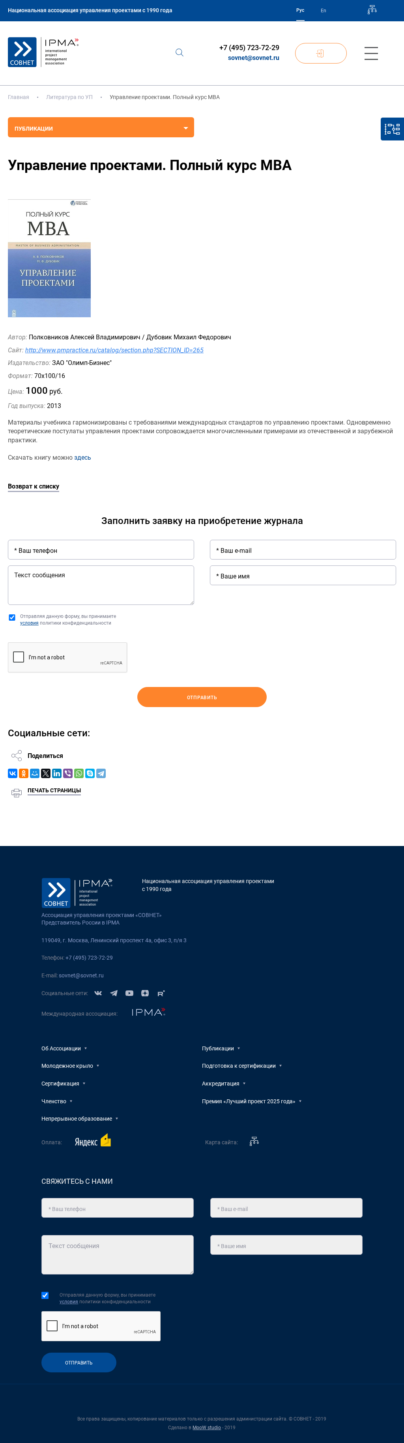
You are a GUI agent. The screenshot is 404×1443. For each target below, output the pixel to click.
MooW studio (207, 1427)
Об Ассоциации (61, 1048)
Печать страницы (54, 790)
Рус (300, 10)
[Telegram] (101, 773)
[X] (45, 773)
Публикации (218, 1048)
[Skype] (90, 773)
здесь (82, 457)
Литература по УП (69, 97)
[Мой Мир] (34, 773)
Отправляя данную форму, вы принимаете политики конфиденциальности (68, 620)
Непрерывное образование (76, 1118)
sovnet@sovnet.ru (253, 58)
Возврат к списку (33, 486)
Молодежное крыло (67, 1066)
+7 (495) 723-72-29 (249, 47)
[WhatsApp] (79, 773)
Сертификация (60, 1083)
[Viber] (68, 773)
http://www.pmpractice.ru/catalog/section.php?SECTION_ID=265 (114, 350)
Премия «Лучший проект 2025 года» (249, 1101)
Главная (18, 97)
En (323, 10)
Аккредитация (220, 1083)
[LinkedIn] (57, 773)
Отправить (202, 697)
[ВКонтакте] (12, 773)
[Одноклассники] (23, 773)
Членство (53, 1101)
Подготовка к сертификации (239, 1066)
